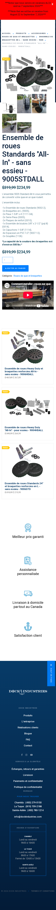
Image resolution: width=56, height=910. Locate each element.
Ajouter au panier (15, 268)
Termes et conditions (43, 891)
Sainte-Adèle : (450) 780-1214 (28, 810)
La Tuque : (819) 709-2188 (28, 806)
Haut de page (51, 675)
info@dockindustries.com (28, 816)
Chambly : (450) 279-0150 (28, 802)
